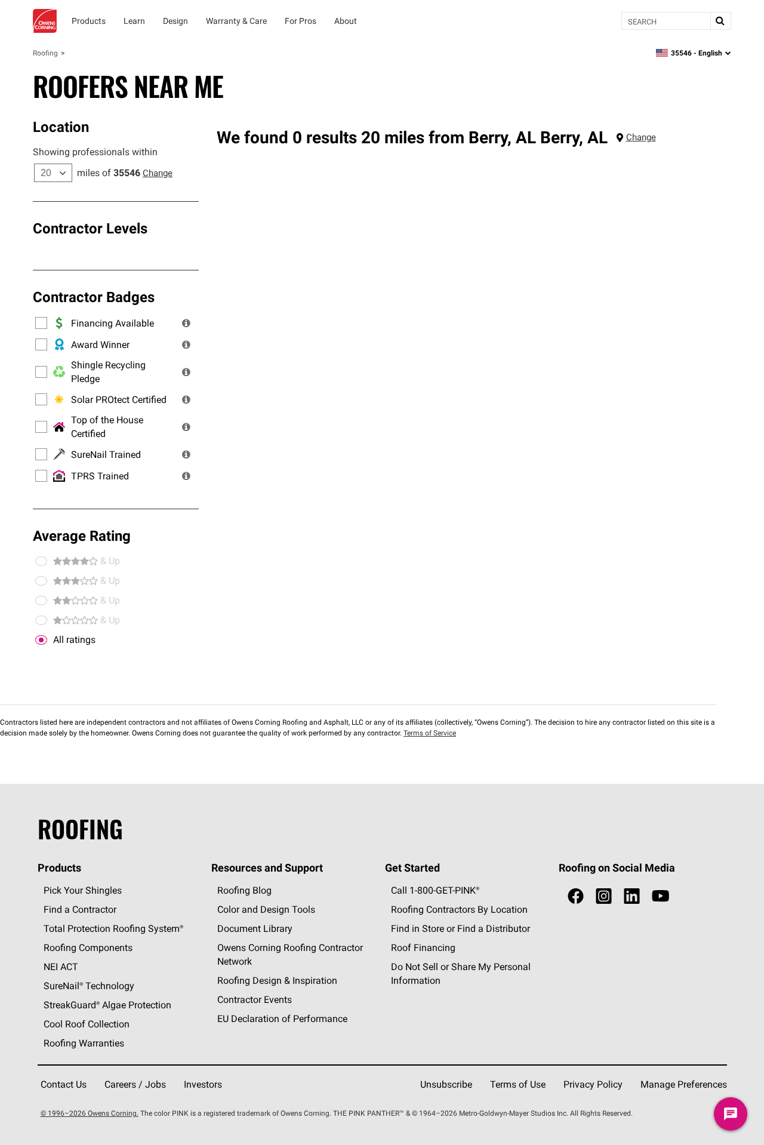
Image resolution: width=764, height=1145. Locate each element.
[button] (186, 323)
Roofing (45, 52)
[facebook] (576, 896)
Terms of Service (429, 732)
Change (157, 172)
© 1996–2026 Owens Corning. (89, 1113)
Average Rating (82, 535)
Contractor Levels (90, 228)
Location (61, 127)
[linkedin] (632, 896)
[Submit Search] (720, 21)
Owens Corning (45, 21)
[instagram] (604, 896)
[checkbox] (41, 640)
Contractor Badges (94, 297)
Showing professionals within (95, 152)
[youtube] (660, 896)
